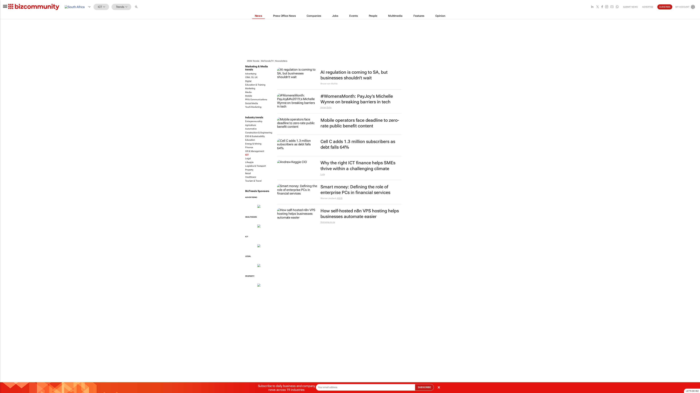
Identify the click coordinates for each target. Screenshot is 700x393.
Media (248, 92)
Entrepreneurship (253, 121)
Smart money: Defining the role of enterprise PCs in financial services (355, 189)
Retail (248, 173)
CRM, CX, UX (251, 77)
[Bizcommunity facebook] (602, 7)
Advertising (250, 73)
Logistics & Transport (255, 166)
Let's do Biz (692, 391)
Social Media (251, 103)
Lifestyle (249, 162)
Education (250, 140)
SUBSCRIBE (424, 387)
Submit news (630, 7)
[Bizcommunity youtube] (612, 7)
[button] (137, 7)
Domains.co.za (327, 222)
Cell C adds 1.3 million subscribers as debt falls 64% (357, 144)
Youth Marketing (253, 107)
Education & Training (255, 85)
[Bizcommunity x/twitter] (597, 7)
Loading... (7, 294)
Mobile (248, 96)
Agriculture (250, 125)
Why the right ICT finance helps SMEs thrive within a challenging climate (357, 165)
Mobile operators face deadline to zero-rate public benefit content (359, 123)
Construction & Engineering (258, 132)
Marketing (250, 88)
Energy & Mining (253, 143)
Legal (248, 158)
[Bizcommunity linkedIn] (592, 7)
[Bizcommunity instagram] (606, 7)
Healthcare (250, 177)
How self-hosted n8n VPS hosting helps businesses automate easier (359, 213)
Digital (248, 81)
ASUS (339, 198)
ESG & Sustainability (255, 136)
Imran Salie (326, 107)
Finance (249, 147)
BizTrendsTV (267, 61)
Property (249, 169)
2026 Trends (253, 61)
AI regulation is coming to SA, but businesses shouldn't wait (354, 75)
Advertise (647, 7)
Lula (322, 174)
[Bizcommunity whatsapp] (617, 7)
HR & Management (254, 151)
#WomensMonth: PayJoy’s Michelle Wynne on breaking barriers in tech (356, 99)
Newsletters (281, 61)
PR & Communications (256, 99)
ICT (247, 155)
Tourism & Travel (253, 181)
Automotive (251, 129)
